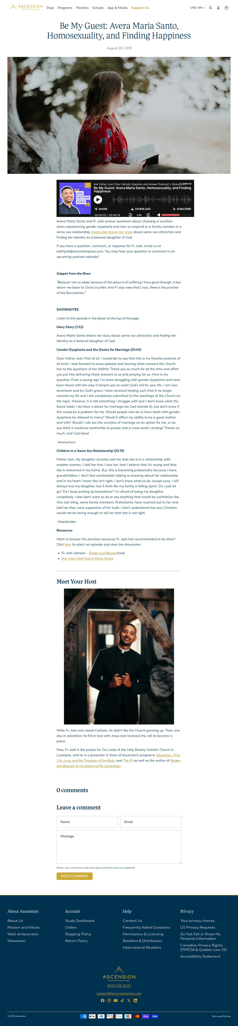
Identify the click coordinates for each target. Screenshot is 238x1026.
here (68, 544)
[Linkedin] (135, 1000)
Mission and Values (23, 927)
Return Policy (76, 940)
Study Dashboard (79, 920)
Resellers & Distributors (142, 940)
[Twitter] (129, 1000)
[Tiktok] (122, 1000)
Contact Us (132, 920)
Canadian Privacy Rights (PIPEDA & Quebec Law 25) (203, 947)
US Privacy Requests (197, 927)
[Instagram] (109, 1000)
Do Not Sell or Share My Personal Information (200, 936)
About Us (15, 920)
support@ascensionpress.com (119, 993)
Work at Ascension (22, 934)
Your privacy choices (197, 920)
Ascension (21, 1016)
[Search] (210, 8)
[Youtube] (115, 1000)
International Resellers (142, 947)
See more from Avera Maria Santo (87, 558)
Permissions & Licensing (143, 934)
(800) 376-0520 (119, 986)
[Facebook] (102, 1000)
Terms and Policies (221, 1016)
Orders (71, 927)
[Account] (218, 8)
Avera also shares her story (111, 232)
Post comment (74, 876)
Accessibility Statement (200, 956)
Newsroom (16, 940)
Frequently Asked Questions (146, 927)
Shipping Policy (78, 934)
